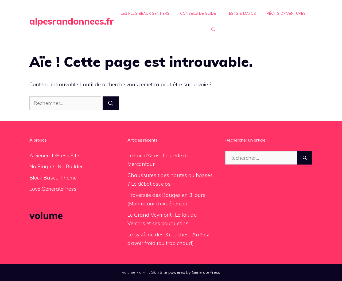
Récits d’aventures (286, 13)
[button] (213, 29)
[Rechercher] (111, 103)
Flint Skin (151, 272)
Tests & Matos (241, 13)
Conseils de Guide (198, 13)
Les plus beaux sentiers (145, 13)
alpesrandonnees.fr (71, 21)
